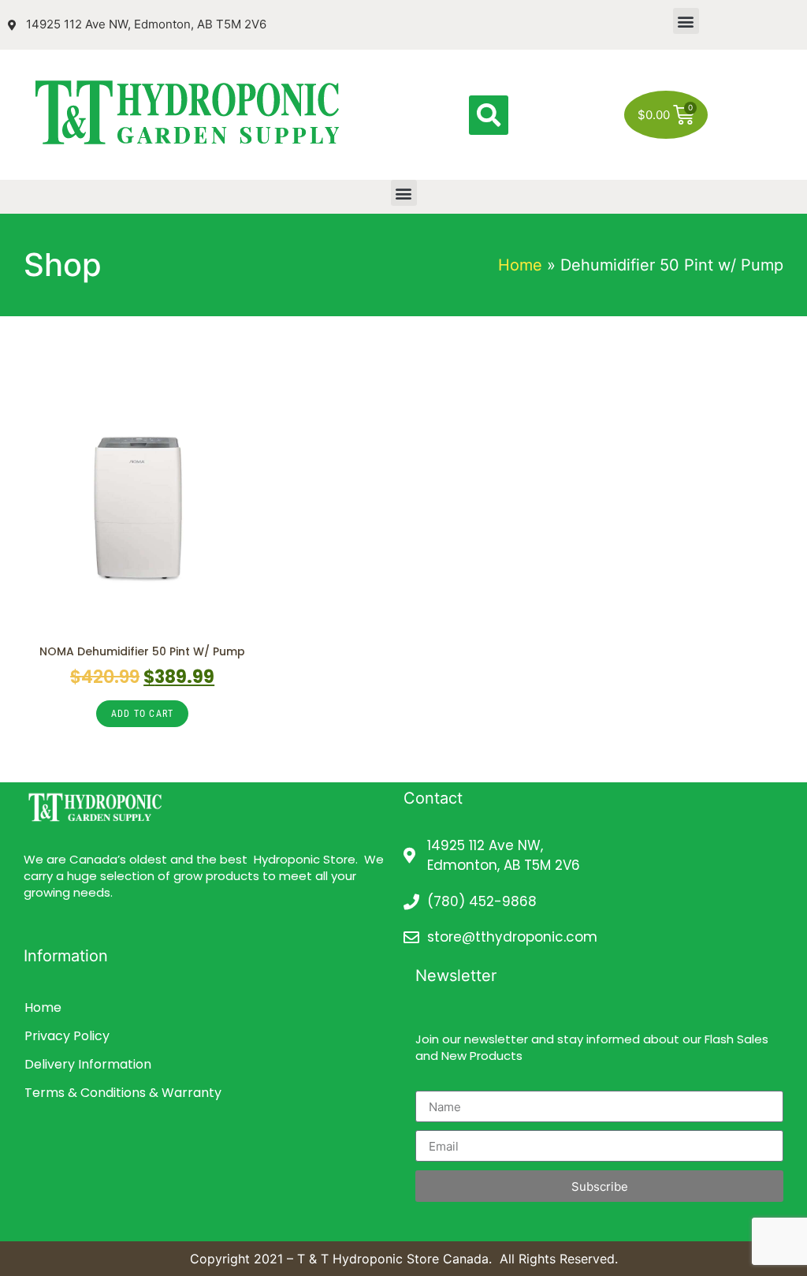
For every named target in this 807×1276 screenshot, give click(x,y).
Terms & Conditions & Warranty (122, 1093)
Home (520, 265)
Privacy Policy (67, 1036)
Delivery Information (87, 1064)
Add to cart (142, 713)
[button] (686, 21)
